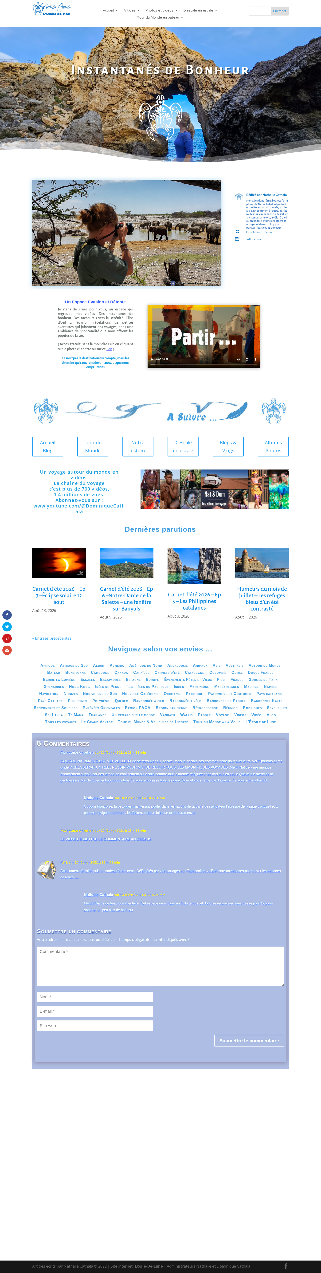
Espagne (133, 680)
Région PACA (138, 708)
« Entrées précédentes (51, 638)
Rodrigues (252, 708)
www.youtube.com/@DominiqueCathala (79, 509)
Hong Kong (79, 687)
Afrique (47, 665)
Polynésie (101, 701)
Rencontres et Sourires (56, 708)
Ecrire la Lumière (255, 231)
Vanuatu (167, 715)
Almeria (117, 665)
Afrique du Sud (74, 665)
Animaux (200, 665)
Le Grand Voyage (97, 722)
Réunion (230, 708)
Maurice (251, 687)
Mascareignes (226, 687)
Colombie (217, 672)
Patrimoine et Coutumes (229, 694)
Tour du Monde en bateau (158, 18)
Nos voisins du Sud (100, 694)
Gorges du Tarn (263, 680)
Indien (179, 687)
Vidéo (256, 715)
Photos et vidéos (159, 10)
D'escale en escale (183, 446)
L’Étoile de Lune (261, 722)
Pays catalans (269, 694)
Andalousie (177, 665)
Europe (152, 680)
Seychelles (277, 708)
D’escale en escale (198, 10)
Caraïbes (141, 672)
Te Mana (75, 715)
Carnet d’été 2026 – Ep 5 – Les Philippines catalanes (194, 601)
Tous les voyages (60, 722)
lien (109, 349)
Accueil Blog (47, 446)
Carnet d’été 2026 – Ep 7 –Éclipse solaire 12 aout (58, 595)
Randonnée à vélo (185, 701)
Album (99, 665)
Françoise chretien (77, 752)
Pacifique (194, 694)
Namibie (270, 687)
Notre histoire (137, 446)
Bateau (53, 672)
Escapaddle (110, 680)
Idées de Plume (108, 687)
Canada (121, 672)
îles (130, 687)
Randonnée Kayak (267, 701)
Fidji (221, 680)
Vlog (271, 715)
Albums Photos (273, 446)
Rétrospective (205, 708)
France (237, 680)
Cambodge (100, 672)
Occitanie (172, 694)
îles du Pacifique (153, 687)
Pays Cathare (50, 701)
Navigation (49, 694)
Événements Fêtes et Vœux (188, 680)
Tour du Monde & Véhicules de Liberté (153, 722)
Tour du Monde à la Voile (216, 722)
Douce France (261, 672)
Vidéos (240, 715)
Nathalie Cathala (274, 195)
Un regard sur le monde (133, 715)
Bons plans (75, 672)
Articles (130, 10)
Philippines (77, 701)
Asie (216, 665)
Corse (237, 672)
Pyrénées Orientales (101, 708)
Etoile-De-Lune (149, 1266)
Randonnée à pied (148, 701)
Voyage (269, 231)
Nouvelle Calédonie (140, 694)
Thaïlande (97, 715)
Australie (234, 665)
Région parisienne (171, 708)
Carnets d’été (167, 672)
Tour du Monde (93, 446)
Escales (87, 680)
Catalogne (194, 672)
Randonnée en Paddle (226, 701)
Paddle (204, 715)
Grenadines (54, 687)
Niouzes (71, 694)
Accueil (108, 10)
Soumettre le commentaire (249, 1040)
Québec (121, 701)
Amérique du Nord (145, 665)
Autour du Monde (265, 665)
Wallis (186, 715)
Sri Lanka (54, 715)
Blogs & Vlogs (228, 446)
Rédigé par (254, 195)
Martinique (199, 687)
